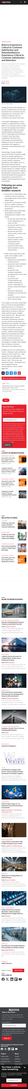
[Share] (7, 373)
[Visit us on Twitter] (7, 979)
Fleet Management (7, 839)
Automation (5, 802)
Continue (14, 1085)
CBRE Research (10, 662)
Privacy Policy (18, 442)
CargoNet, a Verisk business (13, 846)
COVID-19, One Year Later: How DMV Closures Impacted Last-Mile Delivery (8, 525)
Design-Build (5, 654)
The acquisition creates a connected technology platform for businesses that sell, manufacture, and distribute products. (14, 920)
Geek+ (7, 732)
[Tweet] (15, 373)
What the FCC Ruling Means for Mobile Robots (12, 876)
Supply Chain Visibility (8, 907)
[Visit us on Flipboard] (16, 979)
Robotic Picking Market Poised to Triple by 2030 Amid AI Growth (13, 623)
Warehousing (6, 41)
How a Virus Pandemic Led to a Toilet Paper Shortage (9, 548)
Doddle (7, 83)
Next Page (18, 970)
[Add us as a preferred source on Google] (19, 373)
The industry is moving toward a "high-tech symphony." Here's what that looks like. (13, 954)
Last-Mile (4, 520)
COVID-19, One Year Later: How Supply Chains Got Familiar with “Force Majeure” (9, 536)
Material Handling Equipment (10, 620)
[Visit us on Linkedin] (11, 979)
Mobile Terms (6, 442)
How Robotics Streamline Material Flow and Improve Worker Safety (13, 946)
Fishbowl (7, 916)
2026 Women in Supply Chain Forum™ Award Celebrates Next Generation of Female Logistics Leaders (12, 771)
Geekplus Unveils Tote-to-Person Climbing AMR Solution (9, 493)
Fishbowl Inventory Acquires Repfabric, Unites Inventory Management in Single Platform (12, 911)
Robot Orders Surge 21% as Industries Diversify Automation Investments (12, 805)
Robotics (4, 873)
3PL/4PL (4, 767)
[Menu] (24, 2)
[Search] (20, 2)
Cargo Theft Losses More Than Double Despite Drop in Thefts (12, 842)
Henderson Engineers (11, 698)
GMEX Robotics (9, 950)
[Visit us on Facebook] (3, 979)
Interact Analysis (10, 626)
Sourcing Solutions (8, 544)
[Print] (3, 373)
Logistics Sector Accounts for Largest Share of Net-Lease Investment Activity (9, 470)
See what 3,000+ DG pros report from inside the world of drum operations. (8, 459)
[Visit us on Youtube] (20, 979)
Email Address (7, 416)
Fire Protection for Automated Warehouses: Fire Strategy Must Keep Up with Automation (12, 694)
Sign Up (7, 445)
